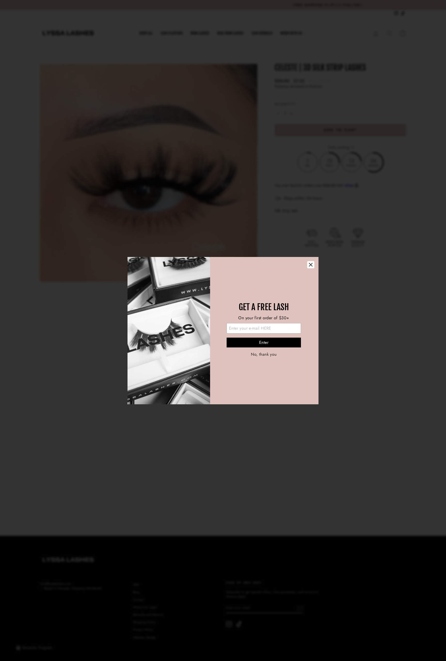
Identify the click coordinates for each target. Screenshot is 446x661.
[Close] (310, 264)
